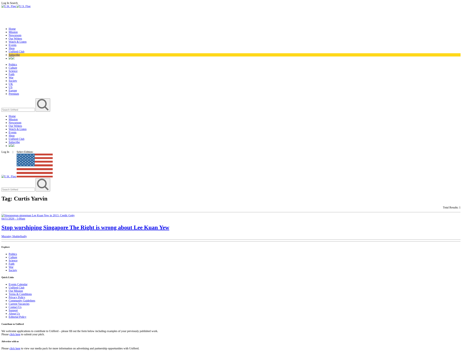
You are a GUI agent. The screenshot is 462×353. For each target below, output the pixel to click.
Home (12, 28)
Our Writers (15, 38)
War (11, 77)
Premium (14, 93)
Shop (12, 48)
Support (13, 310)
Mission (13, 32)
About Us (14, 313)
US (10, 87)
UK (11, 84)
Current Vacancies (19, 303)
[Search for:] (18, 109)
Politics (13, 64)
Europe (13, 90)
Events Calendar (18, 284)
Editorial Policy (17, 316)
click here (14, 334)
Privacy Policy (17, 297)
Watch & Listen (18, 41)
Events (12, 45)
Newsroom (15, 35)
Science (13, 71)
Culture (13, 67)
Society (13, 80)
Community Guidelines (22, 300)
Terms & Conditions (20, 294)
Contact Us (15, 307)
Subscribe (14, 54)
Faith (11, 74)
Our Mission (16, 290)
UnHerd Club (16, 51)
